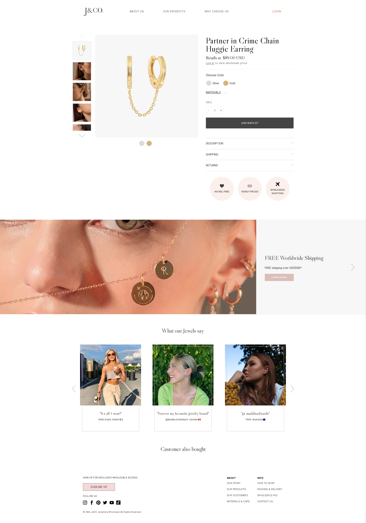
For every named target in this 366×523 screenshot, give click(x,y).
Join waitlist (249, 123)
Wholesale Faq (267, 495)
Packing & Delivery (269, 489)
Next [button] (352, 267)
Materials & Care (238, 501)
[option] (146, 86)
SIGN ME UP (99, 487)
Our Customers (237, 495)
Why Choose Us (217, 11)
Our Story (234, 483)
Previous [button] (74, 388)
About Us (137, 11)
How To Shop (265, 483)
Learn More (279, 277)
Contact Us (265, 501)
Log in (210, 63)
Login (276, 11)
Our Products (174, 11)
